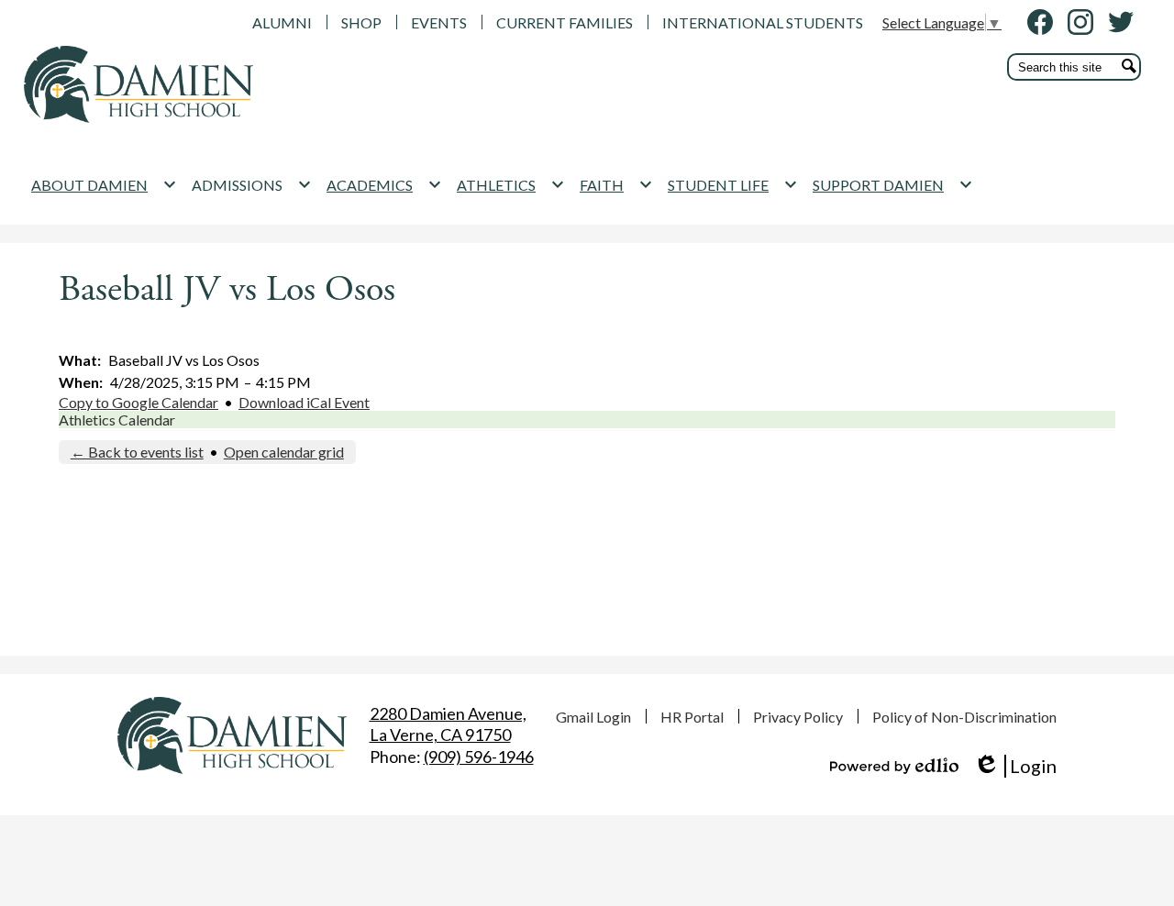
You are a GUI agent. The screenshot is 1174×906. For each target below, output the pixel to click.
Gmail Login (593, 716)
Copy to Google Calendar (138, 402)
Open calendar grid (284, 451)
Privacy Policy (798, 716)
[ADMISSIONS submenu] (251, 184)
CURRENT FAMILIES (564, 22)
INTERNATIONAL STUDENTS (762, 22)
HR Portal (692, 716)
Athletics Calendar (117, 419)
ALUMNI (282, 22)
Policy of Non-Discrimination (964, 716)
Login (1015, 766)
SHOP (361, 22)
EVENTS (439, 22)
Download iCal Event (304, 402)
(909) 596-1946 (479, 756)
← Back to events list (137, 451)
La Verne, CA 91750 (448, 724)
